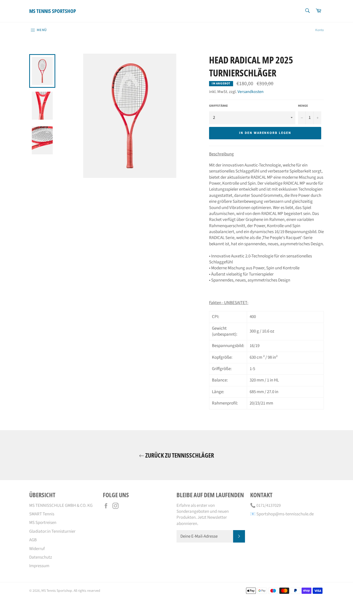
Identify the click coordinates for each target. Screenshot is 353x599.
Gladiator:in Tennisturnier (52, 531)
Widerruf (37, 549)
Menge (303, 106)
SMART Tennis (41, 514)
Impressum (39, 566)
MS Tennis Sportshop (52, 11)
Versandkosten (250, 92)
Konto (319, 30)
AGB (33, 540)
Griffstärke (218, 106)
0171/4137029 (268, 505)
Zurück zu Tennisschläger (179, 455)
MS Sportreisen (42, 522)
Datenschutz (40, 557)
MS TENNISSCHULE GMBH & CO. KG (61, 505)
